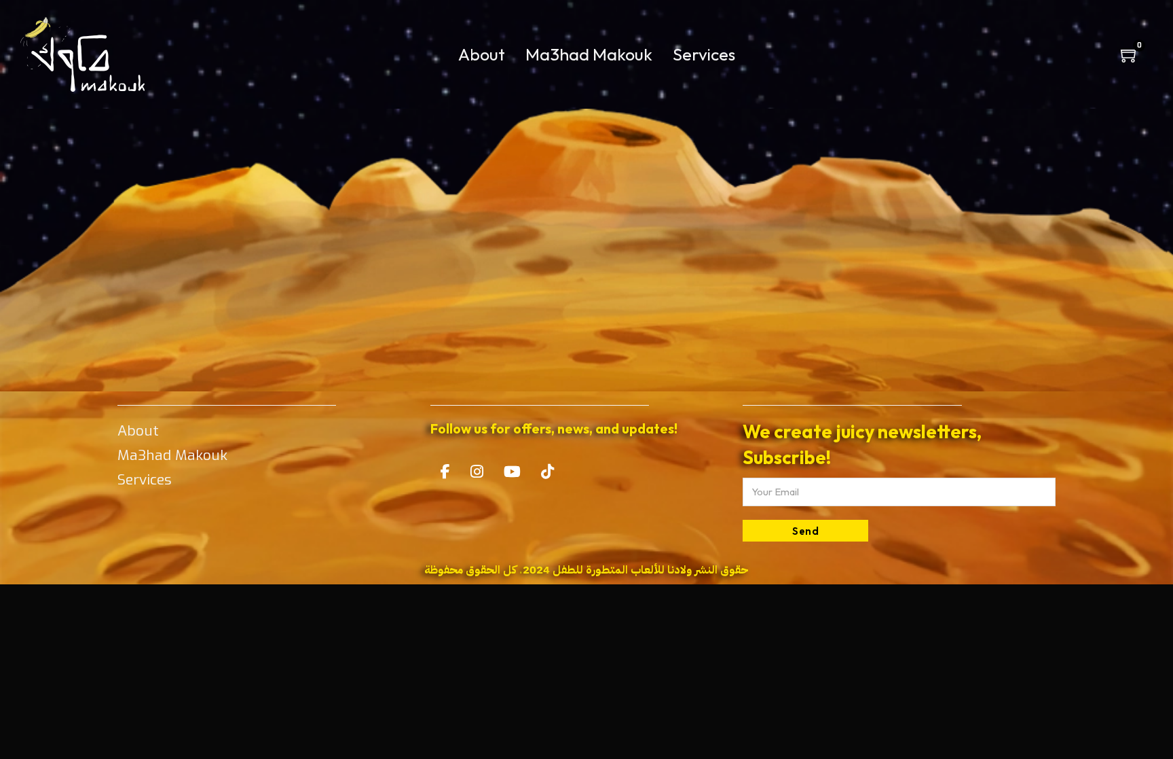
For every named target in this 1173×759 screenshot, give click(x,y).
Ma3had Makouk (588, 54)
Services (704, 54)
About (481, 54)
